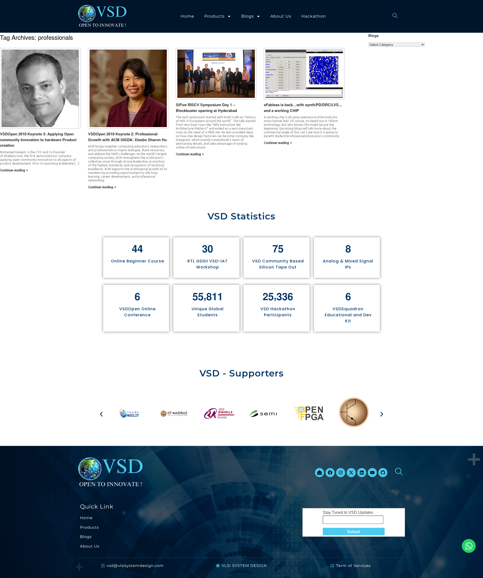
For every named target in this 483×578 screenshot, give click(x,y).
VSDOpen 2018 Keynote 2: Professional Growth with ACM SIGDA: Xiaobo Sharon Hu (127, 136)
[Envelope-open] (319, 472)
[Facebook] (330, 472)
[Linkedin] (361, 472)
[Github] (382, 472)
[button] (101, 414)
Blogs (247, 16)
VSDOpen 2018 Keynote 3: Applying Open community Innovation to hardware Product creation (38, 139)
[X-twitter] (351, 472)
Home (187, 16)
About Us (280, 16)
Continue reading (13, 170)
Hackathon (313, 16)
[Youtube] (372, 472)
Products (214, 16)
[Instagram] (340, 472)
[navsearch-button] (392, 16)
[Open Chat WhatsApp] (469, 546)
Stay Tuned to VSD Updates (348, 512)
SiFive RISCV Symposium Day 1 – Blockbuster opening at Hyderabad (206, 107)
